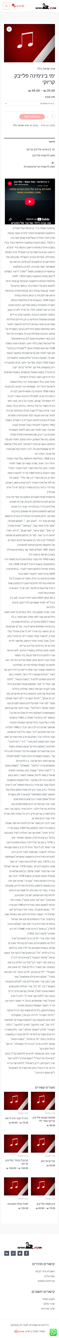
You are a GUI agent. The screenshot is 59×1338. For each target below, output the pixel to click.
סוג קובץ (50, 96)
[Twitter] (19, 1253)
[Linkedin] (6, 1253)
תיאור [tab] (52, 141)
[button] (9, 29)
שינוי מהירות (48, 1308)
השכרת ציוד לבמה (45, 1271)
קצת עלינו (49, 1276)
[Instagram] (13, 1253)
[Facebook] (26, 1253)
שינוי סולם (49, 1303)
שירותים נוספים (46, 1280)
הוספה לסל (32, 116)
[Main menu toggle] (6, 6)
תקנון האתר (48, 1299)
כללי (39, 68)
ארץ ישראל (49, 68)
